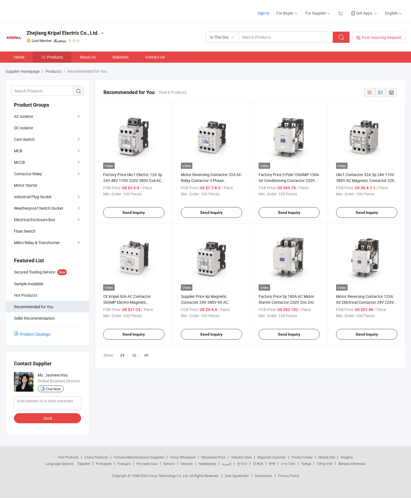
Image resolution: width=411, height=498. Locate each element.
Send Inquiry (133, 212)
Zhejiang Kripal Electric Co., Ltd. (63, 33)
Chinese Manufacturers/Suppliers (139, 457)
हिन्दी (272, 463)
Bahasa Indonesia (351, 463)
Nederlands (207, 463)
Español (84, 463)
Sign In (264, 13)
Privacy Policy (288, 475)
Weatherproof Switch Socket (38, 208)
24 (122, 355)
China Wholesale (182, 457)
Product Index (302, 457)
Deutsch (187, 463)
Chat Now (53, 389)
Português (104, 463)
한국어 (242, 463)
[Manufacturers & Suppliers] (41, 11)
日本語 (258, 463)
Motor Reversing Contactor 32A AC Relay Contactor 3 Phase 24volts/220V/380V (211, 180)
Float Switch (25, 231)
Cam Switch (24, 139)
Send (47, 418)
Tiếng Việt (324, 463)
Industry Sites (241, 457)
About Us (88, 57)
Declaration (263, 475)
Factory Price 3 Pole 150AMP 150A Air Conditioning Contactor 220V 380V (289, 180)
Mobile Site (326, 457)
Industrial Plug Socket (33, 196)
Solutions (120, 57)
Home (19, 57)
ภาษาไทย (288, 463)
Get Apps (364, 13)
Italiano (169, 463)
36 (134, 355)
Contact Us (155, 57)
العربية (226, 463)
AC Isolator (23, 116)
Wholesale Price (213, 457)
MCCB (19, 162)
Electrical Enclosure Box (34, 219)
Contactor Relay (28, 173)
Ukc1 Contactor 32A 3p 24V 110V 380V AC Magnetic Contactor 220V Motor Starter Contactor (366, 180)
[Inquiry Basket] (341, 13)
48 (146, 355)
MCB (18, 150)
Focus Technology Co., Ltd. (169, 475)
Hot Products (68, 457)
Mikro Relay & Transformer (37, 242)
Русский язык (146, 463)
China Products (96, 457)
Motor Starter (25, 185)
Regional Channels (272, 457)
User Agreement (237, 475)
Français (124, 463)
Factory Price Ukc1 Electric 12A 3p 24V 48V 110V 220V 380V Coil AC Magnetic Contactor (132, 180)
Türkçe (306, 463)
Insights (347, 457)
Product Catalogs (35, 334)
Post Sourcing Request (381, 37)
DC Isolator (23, 127)
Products (55, 57)
